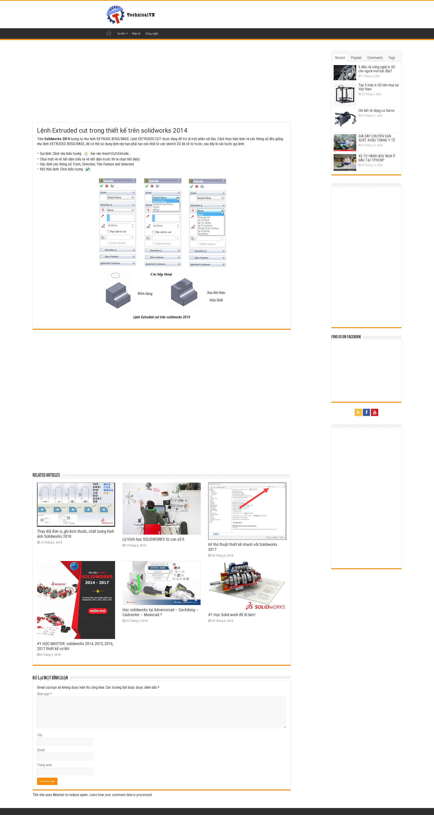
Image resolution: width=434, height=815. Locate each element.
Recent (340, 58)
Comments (375, 58)
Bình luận (44, 694)
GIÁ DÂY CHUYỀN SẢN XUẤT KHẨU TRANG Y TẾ (377, 138)
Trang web (44, 765)
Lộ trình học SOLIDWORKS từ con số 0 (153, 539)
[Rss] (358, 412)
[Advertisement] (162, 87)
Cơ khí (121, 33)
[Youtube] (374, 412)
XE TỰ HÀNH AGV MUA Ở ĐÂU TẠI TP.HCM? (377, 158)
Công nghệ (151, 33)
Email (41, 750)
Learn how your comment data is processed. (120, 795)
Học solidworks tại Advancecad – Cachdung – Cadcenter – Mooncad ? (160, 612)
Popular (356, 58)
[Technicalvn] (131, 13)
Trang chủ (109, 33)
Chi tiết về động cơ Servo (376, 110)
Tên (39, 735)
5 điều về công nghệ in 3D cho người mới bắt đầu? (377, 69)
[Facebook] (366, 412)
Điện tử (136, 33)
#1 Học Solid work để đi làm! (231, 614)
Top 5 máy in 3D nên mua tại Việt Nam (379, 87)
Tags (391, 58)
